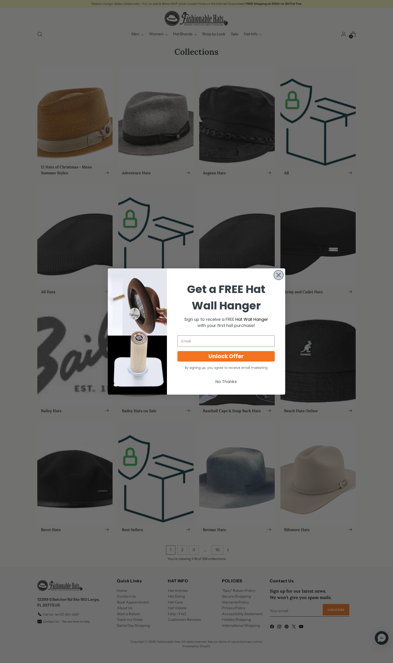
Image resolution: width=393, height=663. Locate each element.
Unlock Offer (226, 356)
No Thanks (226, 381)
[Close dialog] (278, 275)
